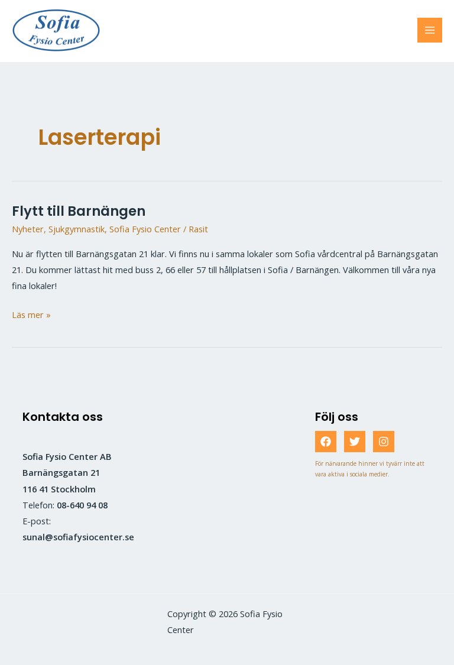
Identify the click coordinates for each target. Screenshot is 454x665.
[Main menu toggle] (429, 30)
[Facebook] (325, 441)
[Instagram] (383, 441)
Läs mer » (31, 315)
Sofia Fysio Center (145, 229)
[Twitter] (354, 441)
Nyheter (28, 229)
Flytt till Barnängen (78, 211)
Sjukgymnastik (76, 229)
